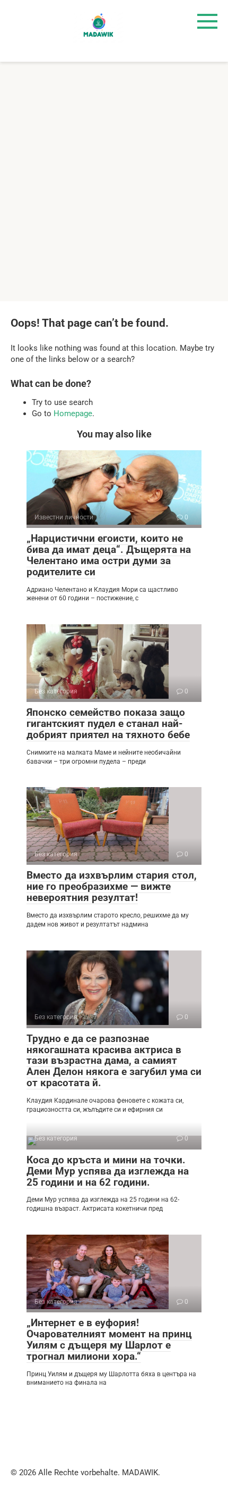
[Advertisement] (114, 181)
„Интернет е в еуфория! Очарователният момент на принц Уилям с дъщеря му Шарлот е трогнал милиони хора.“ (109, 1339)
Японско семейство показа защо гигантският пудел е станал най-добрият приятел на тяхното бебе (108, 723)
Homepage (73, 413)
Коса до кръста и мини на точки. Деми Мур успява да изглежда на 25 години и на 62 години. (108, 1171)
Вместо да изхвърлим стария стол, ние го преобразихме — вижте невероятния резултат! (112, 886)
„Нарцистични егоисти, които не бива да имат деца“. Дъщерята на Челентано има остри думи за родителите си (109, 555)
